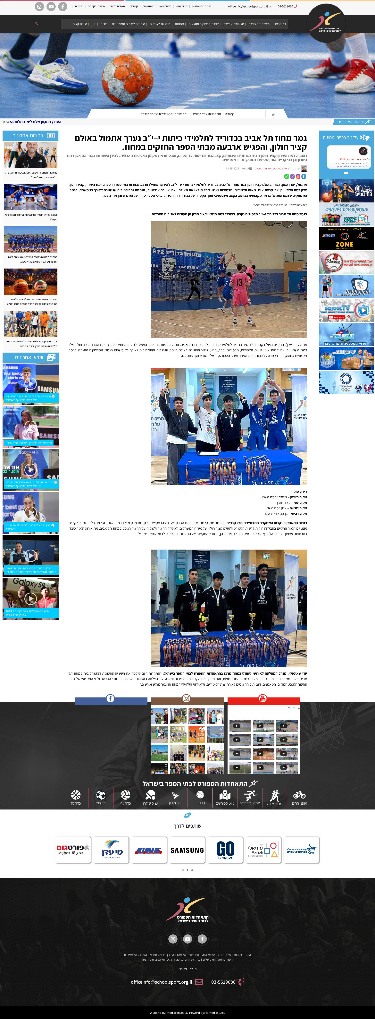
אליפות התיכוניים (259, 24)
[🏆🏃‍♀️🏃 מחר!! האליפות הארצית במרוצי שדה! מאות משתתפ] (159, 734)
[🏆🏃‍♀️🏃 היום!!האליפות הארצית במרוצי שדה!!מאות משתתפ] (178, 734)
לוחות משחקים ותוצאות (203, 24)
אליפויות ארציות (233, 24)
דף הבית (280, 24)
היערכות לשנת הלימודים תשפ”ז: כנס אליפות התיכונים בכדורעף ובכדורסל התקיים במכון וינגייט (32, 301)
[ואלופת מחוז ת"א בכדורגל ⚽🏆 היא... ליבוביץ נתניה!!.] (159, 753)
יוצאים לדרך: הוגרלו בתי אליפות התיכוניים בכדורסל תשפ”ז (30, 217)
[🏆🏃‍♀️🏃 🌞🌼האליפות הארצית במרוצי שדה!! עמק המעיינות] (159, 716)
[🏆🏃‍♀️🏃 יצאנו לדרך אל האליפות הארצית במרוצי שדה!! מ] (215, 734)
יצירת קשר (80, 24)
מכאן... (337, 163)
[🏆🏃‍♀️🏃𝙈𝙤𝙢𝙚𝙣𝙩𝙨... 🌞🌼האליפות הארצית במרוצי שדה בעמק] (178, 716)
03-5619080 (285, 6)
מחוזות (179, 24)
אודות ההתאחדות (201, 6)
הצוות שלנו (182, 6)
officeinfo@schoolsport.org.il (248, 6)
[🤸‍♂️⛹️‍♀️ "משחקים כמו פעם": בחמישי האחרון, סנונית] (196, 753)
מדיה (104, 24)
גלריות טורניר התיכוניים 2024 (355, 159)
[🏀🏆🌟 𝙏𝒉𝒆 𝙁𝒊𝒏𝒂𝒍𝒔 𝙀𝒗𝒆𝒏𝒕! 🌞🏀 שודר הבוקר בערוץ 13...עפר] (196, 771)
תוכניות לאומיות (160, 24)
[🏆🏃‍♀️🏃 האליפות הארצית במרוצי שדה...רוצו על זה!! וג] (196, 734)
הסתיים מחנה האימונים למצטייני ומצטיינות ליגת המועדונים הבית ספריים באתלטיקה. (32, 259)
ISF (93, 24)
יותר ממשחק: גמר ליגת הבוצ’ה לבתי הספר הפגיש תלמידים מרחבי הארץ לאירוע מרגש (31, 344)
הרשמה (79, 6)
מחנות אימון (165, 6)
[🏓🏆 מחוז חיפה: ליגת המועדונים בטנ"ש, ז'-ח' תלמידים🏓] (178, 753)
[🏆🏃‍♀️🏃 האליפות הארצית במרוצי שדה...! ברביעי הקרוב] (215, 753)
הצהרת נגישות (117, 6)
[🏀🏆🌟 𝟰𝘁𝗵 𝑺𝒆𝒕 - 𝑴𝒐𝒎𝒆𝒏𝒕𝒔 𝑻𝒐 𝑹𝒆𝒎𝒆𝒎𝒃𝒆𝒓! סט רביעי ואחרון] (178, 771)
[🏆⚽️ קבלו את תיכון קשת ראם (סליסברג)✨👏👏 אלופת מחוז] (215, 771)
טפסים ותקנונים (96, 6)
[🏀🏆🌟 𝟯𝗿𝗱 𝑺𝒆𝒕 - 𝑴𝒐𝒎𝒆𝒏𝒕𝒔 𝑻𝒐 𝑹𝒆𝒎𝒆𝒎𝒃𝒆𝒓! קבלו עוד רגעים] (159, 771)
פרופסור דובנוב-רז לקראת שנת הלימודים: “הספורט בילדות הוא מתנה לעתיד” (30, 175)
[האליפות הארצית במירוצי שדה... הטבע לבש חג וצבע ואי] (215, 716)
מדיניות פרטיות (187, 969)
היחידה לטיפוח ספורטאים (128, 24)
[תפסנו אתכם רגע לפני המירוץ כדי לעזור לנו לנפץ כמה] (196, 716)
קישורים (133, 6)
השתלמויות (148, 6)
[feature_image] (30, 154)
